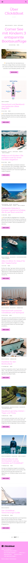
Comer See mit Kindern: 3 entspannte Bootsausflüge (14, 35)
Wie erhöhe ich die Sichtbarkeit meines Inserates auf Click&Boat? (12, 461)
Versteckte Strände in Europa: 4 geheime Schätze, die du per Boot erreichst (13, 210)
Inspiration (4, 151)
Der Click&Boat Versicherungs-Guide (10, 512)
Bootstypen (18, 554)
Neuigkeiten (13, 257)
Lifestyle (10, 151)
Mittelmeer (20, 25)
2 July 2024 (3, 265)
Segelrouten (8, 554)
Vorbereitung (20, 307)
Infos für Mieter (9, 25)
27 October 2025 (5, 366)
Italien (15, 25)
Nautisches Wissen (14, 407)
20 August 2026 (12, 44)
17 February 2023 (5, 465)
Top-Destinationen (9, 556)
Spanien (20, 151)
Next (15, 537)
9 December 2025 (5, 515)
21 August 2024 (4, 315)
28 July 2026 (4, 162)
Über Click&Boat (5, 101)
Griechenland (4, 204)
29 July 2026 (4, 111)
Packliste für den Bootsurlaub (8, 363)
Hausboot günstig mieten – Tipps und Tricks (13, 412)
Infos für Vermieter (6, 456)
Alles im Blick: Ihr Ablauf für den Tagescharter (13, 262)
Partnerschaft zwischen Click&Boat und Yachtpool (12, 312)
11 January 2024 (4, 415)
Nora (18, 44)
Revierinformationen (7, 205)
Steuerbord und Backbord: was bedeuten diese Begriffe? (12, 106)
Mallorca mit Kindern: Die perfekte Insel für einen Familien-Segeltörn (12, 157)
